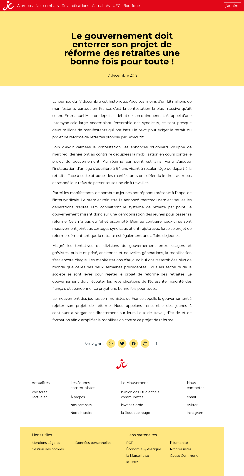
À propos (25, 6)
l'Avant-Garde (132, 405)
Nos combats (47, 6)
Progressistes (180, 449)
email (191, 397)
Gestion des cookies (48, 449)
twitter (192, 405)
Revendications (75, 6)
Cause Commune (184, 456)
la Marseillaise (137, 456)
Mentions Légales (46, 443)
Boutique (131, 6)
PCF (129, 443)
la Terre (132, 462)
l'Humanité (179, 443)
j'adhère (232, 6)
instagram (195, 413)
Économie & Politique (143, 449)
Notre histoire (81, 413)
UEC (116, 6)
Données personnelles (93, 443)
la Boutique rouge (135, 413)
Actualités (101, 6)
